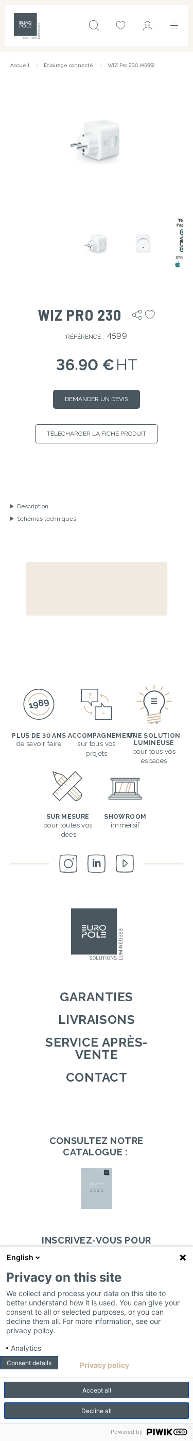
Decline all (96, 1411)
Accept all (96, 1390)
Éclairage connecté (68, 65)
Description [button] (32, 506)
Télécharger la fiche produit (96, 433)
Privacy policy (104, 1365)
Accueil (19, 65)
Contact (97, 1077)
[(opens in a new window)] (96, 1188)
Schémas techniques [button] (46, 518)
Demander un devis (96, 399)
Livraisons (96, 1019)
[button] (96, 139)
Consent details (29, 1363)
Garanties (96, 996)
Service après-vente (96, 1048)
